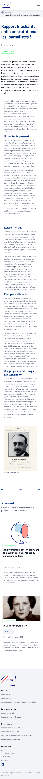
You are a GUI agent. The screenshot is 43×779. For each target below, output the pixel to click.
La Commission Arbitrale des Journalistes (16, 736)
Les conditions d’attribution (11, 717)
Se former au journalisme (10, 740)
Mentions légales (9, 773)
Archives (8, 632)
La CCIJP (4, 690)
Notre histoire (6, 698)
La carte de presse (8, 709)
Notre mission (6, 694)
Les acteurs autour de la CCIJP (12, 728)
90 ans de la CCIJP (8, 51)
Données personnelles (24, 773)
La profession (6, 724)
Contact (37, 773)
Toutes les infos (10, 12)
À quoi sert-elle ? (7, 713)
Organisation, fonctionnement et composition (18, 702)
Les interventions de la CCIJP (12, 732)
